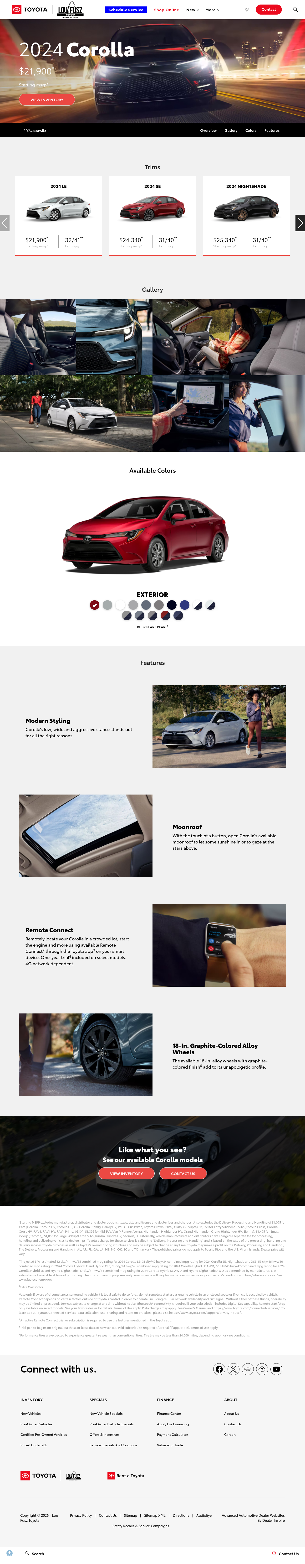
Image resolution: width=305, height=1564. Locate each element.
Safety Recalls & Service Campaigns (140, 1525)
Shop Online (166, 9)
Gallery (231, 130)
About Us (231, 1413)
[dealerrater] (262, 1369)
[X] (233, 1369)
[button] (295, 9)
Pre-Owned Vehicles (36, 1423)
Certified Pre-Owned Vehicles (43, 1434)
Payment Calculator (172, 1434)
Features (272, 130)
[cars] (248, 1369)
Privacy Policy (81, 1515)
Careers (230, 1434)
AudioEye (204, 1515)
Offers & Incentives (105, 1434)
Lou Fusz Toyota (39, 1518)
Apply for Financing (173, 1423)
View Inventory (46, 99)
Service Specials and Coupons (113, 1444)
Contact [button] (269, 9)
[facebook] (219, 1369)
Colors (250, 130)
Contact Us (183, 1173)
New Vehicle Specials (106, 1413)
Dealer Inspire (273, 1520)
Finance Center (169, 1413)
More (210, 10)
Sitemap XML (155, 1515)
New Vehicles (30, 1413)
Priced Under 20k (33, 1444)
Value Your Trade (170, 1444)
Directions (181, 1515)
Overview (208, 130)
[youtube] (276, 1369)
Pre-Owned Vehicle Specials (112, 1423)
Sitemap (130, 1515)
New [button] (191, 10)
